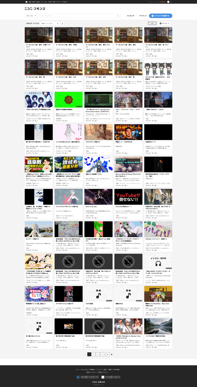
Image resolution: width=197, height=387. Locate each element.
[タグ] (150, 23)
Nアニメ (59, 2)
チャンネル (44, 2)
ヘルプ (99, 369)
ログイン (151, 2)
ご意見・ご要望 (107, 369)
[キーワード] (154, 23)
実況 (54, 2)
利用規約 (92, 369)
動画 (30, 2)
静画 (33, 2)
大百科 (50, 2)
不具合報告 (116, 369)
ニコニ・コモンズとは (81, 369)
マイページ (143, 16)
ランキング (130, 16)
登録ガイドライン (91, 372)
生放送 (38, 2)
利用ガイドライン (103, 372)
